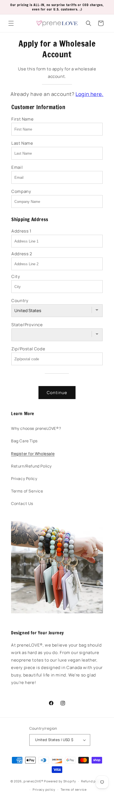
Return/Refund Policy (31, 466)
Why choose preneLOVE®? (36, 428)
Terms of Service (27, 491)
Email (17, 167)
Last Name (22, 143)
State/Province (27, 325)
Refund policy (92, 781)
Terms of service (74, 789)
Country (19, 300)
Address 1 (21, 231)
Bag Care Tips (24, 440)
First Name (22, 119)
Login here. (89, 94)
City (15, 276)
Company (21, 191)
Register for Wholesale (33, 453)
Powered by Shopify (60, 781)
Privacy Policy (24, 478)
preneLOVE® (33, 781)
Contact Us (22, 503)
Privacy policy (44, 789)
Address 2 (21, 254)
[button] (11, 23)
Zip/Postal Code (28, 349)
